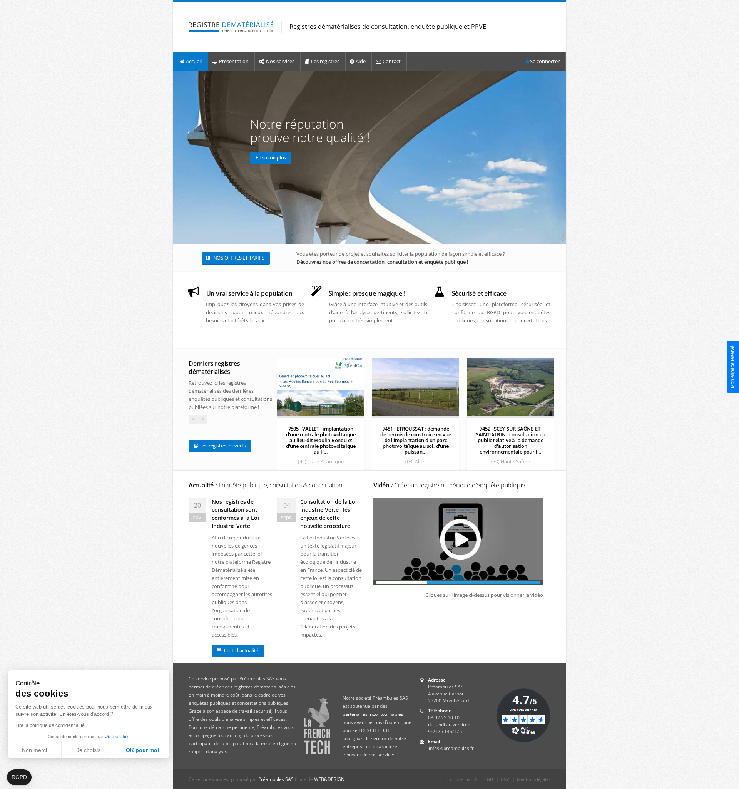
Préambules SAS (276, 779)
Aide (361, 61)
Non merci (34, 750)
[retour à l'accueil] (231, 27)
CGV (505, 779)
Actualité (265, 485)
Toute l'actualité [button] (240, 650)
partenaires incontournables (373, 714)
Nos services (280, 61)
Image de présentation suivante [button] (558, 157)
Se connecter (544, 61)
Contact (392, 61)
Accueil (194, 61)
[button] (19, 777)
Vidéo (449, 485)
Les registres (325, 61)
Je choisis (88, 750)
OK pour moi (142, 750)
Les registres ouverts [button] (222, 445)
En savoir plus (271, 157)
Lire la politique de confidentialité (50, 725)
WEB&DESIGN (329, 779)
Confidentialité (462, 779)
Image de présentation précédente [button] (180, 157)
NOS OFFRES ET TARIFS (238, 257)
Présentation (234, 61)
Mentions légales (533, 779)
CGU (488, 779)
